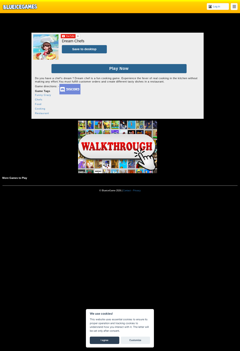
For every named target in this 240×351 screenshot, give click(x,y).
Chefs (38, 99)
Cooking (40, 108)
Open (234, 6)
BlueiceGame (19, 6)
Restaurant (42, 113)
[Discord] (69, 93)
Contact (127, 190)
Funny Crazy (43, 95)
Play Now (119, 68)
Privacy (137, 190)
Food (38, 104)
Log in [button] (216, 6)
